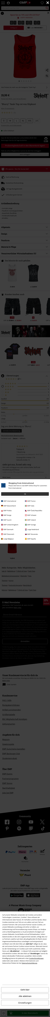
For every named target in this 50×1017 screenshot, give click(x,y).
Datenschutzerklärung (29, 963)
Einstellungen (25, 1002)
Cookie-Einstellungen (36, 958)
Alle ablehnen (25, 996)
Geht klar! (25, 990)
